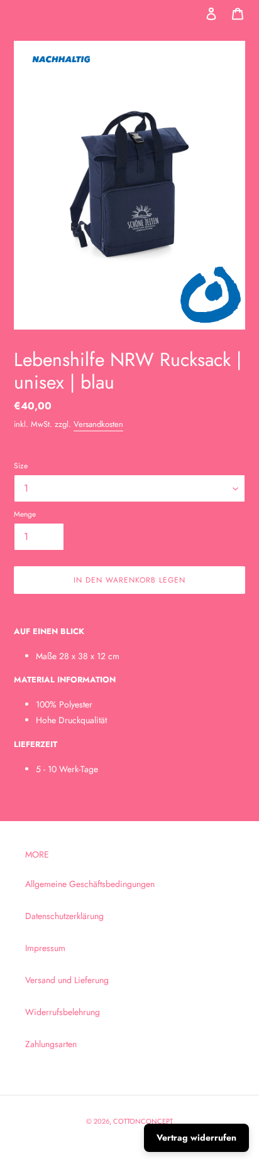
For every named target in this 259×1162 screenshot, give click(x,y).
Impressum (45, 948)
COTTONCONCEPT (143, 1121)
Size (21, 465)
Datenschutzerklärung (64, 916)
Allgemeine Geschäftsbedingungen (90, 884)
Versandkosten (98, 424)
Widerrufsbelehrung (62, 1012)
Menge (25, 513)
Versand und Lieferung (67, 980)
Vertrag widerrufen (196, 1137)
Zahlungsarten (51, 1044)
